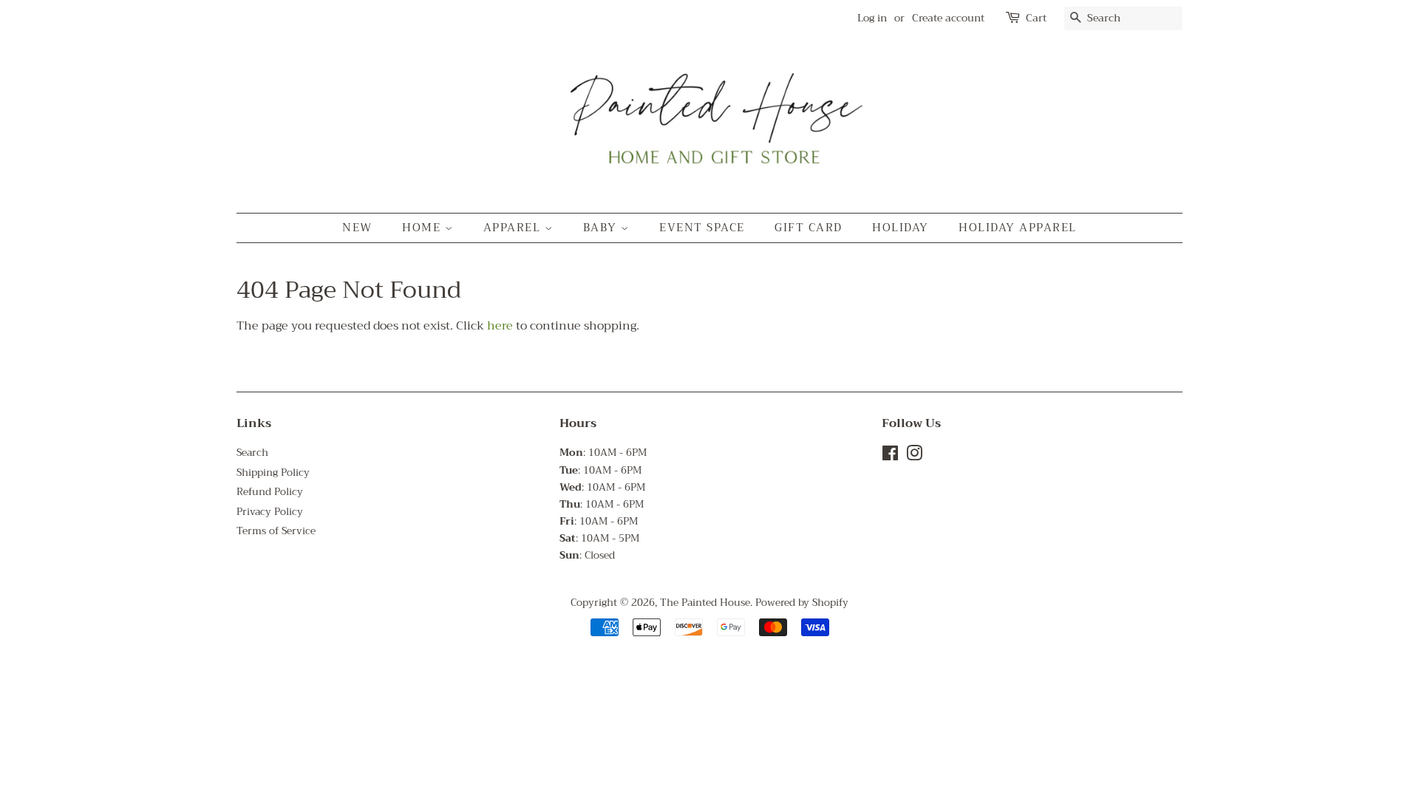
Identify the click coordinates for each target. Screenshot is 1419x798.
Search (252, 452)
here (500, 326)
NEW (357, 227)
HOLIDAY (900, 227)
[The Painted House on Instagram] (914, 456)
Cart (1036, 18)
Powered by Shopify (801, 602)
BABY (602, 227)
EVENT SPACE (702, 227)
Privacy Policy (269, 511)
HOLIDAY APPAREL (1018, 227)
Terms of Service (276, 530)
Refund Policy (269, 491)
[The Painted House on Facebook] (890, 456)
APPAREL (514, 227)
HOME (423, 227)
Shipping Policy (273, 472)
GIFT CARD (809, 227)
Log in (872, 18)
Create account (948, 18)
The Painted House (705, 602)
